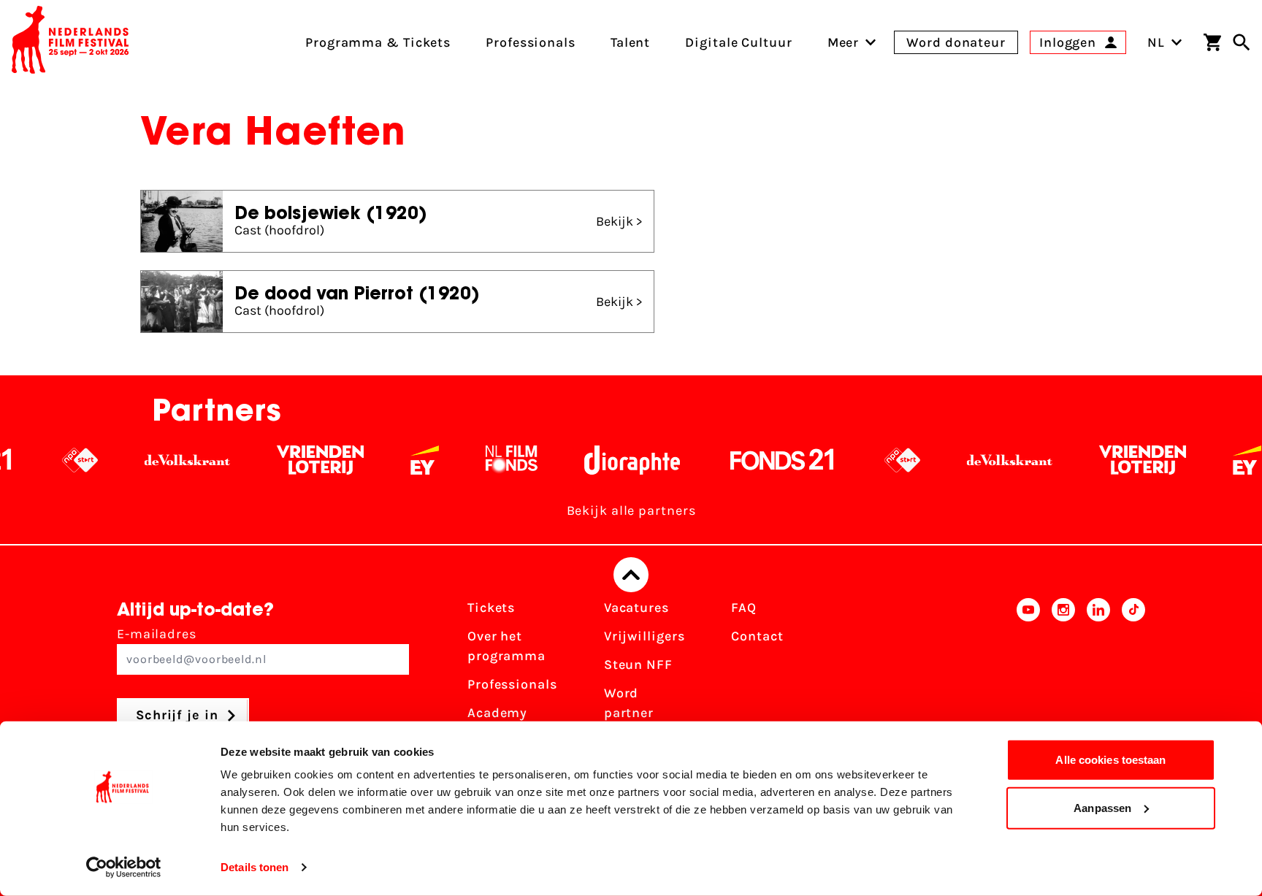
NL (1156, 42)
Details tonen (254, 867)
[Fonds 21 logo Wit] (750, 460)
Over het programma (506, 646)
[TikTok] (1133, 679)
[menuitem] (843, 42)
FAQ (744, 608)
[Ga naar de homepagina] (70, 42)
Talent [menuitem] (630, 42)
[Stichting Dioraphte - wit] (601, 460)
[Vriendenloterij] (288, 460)
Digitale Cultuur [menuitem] (738, 42)
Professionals (512, 684)
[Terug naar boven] (631, 574)
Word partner (629, 703)
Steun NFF (638, 664)
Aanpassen (1102, 807)
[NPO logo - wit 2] (48, 460)
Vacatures (636, 608)
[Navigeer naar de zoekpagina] (1241, 42)
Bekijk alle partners (631, 510)
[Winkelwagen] (1212, 42)
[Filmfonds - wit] (480, 460)
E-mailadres (156, 634)
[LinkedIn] (1098, 679)
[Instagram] (1063, 679)
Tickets (491, 608)
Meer (843, 42)
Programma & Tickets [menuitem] (378, 42)
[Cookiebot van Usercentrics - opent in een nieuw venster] (124, 867)
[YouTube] (1028, 679)
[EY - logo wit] (393, 460)
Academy (497, 713)
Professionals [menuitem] (530, 42)
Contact (757, 636)
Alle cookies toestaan (1110, 760)
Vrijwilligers (644, 636)
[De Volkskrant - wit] (156, 460)
